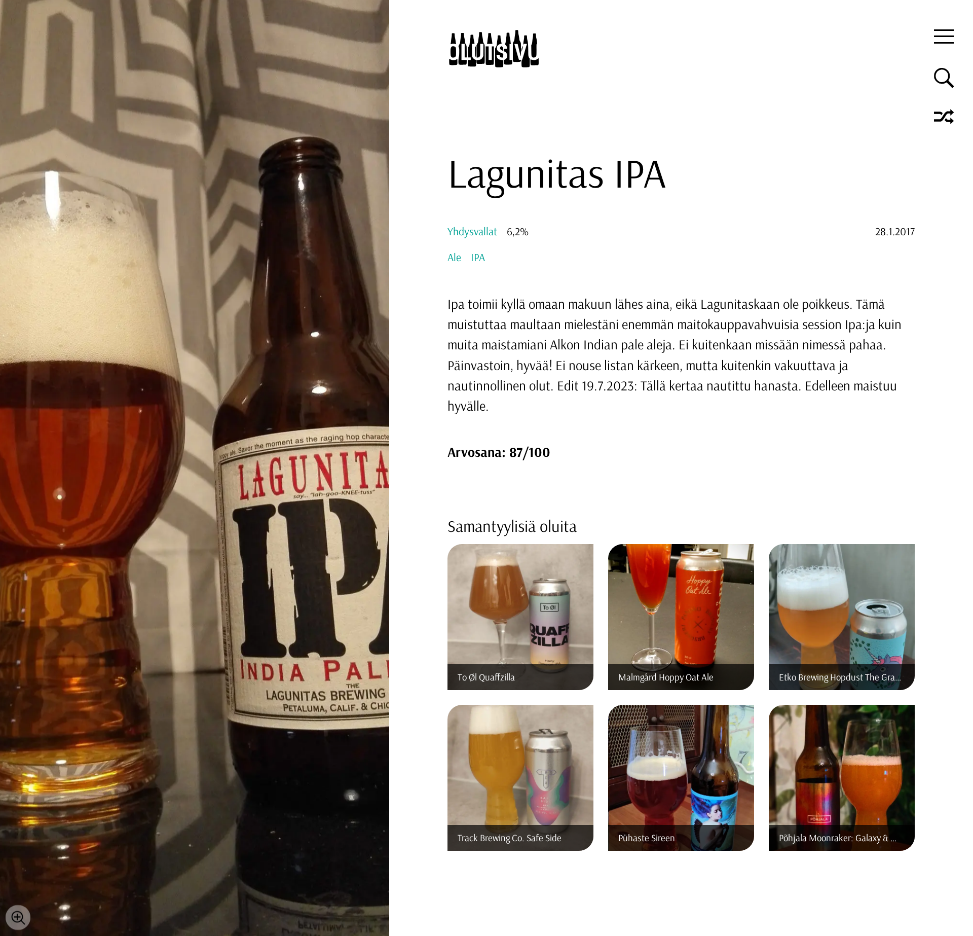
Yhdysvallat (472, 231)
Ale (454, 257)
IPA (478, 257)
